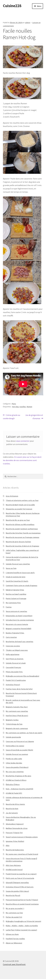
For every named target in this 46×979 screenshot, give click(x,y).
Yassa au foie (11, 568)
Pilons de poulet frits (14, 672)
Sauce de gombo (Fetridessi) (17, 767)
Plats (14, 404)
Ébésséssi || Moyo (13, 784)
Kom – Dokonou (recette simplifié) (19, 789)
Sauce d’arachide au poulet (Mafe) (19, 750)
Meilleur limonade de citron (16, 828)
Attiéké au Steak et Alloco (16, 780)
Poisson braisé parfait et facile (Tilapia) (22, 900)
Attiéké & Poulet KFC (14, 793)
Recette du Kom (12, 808)
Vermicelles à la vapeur (15, 746)
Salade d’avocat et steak (16, 663)
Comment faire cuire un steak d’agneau (21, 585)
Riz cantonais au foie (14, 913)
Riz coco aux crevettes (15, 771)
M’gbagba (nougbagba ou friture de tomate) (23, 921)
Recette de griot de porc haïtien (18, 542)
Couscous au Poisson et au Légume (20, 741)
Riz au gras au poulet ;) (15, 908)
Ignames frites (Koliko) (15, 841)
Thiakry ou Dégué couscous (17, 650)
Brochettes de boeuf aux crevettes (19, 641)
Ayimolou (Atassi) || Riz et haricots (19, 887)
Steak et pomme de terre (15, 577)
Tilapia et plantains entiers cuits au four (22, 500)
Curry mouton (11, 637)
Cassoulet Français (13, 667)
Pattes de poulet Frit (14, 917)
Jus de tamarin (12, 813)
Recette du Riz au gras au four (18, 520)
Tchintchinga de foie (14, 724)
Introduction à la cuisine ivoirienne (20, 620)
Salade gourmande (13, 737)
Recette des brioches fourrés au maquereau (23, 533)
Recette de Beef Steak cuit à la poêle (20, 505)
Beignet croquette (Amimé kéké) (18, 628)
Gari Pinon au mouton (15, 659)
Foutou (9, 607)
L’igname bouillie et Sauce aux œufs (20, 572)
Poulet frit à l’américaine (16, 680)
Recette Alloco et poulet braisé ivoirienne (22, 904)
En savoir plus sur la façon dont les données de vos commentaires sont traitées (22, 460)
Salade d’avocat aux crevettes (18, 564)
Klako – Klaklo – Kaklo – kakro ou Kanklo (22, 925)
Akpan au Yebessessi (14, 943)
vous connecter (22, 441)
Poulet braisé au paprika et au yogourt (21, 874)
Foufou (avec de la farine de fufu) (19, 689)
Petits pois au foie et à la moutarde (20, 878)
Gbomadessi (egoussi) (15, 824)
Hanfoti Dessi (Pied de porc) (17, 715)
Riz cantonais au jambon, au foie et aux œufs (24, 733)
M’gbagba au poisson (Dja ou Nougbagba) (22, 676)
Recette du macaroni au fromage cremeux (22, 537)
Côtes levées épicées (14, 763)
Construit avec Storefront (14, 964)
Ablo (7, 845)
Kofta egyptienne (12, 654)
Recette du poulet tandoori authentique (22, 529)
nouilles (22, 406)
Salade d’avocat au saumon (17, 754)
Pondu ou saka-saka (14, 758)
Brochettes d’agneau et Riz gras (18, 776)
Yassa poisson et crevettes (16, 611)
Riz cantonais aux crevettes (17, 711)
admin (27, 22)
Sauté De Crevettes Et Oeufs (17, 581)
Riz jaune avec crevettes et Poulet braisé (22, 854)
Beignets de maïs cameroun (17, 728)
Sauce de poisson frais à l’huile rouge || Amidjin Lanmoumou (21, 859)
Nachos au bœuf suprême (16, 594)
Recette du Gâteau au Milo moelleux (20, 524)
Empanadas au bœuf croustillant (19, 616)
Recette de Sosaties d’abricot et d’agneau (22, 546)
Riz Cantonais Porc (13, 603)
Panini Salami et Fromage (16, 598)
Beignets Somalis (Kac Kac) (17, 707)
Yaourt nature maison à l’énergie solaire (22, 837)
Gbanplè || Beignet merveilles (17, 882)
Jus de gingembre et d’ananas (34, 417)
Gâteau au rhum (12, 934)
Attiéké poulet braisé (14, 869)
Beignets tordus (12, 720)
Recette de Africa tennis (15, 804)
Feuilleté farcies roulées (15, 938)
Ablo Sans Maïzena (13, 865)
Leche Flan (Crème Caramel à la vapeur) (21, 930)
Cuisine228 (12, 5)
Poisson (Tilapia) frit (14, 832)
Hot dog (15, 406)
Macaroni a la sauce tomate (17, 624)
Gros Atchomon (12, 496)
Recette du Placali (13, 895)
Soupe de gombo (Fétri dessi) (17, 891)
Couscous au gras (13, 646)
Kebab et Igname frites (15, 590)
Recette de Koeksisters (15, 850)
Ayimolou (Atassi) (13, 684)
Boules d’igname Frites (15, 633)
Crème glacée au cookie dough (11, 417)
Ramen (29, 406)
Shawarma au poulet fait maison (19, 509)
